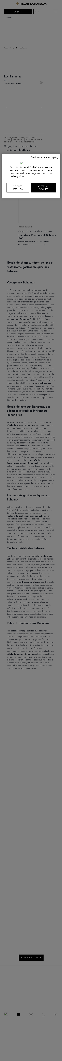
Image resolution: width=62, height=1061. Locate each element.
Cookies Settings (18, 188)
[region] (31, 175)
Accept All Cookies (43, 188)
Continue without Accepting (44, 157)
